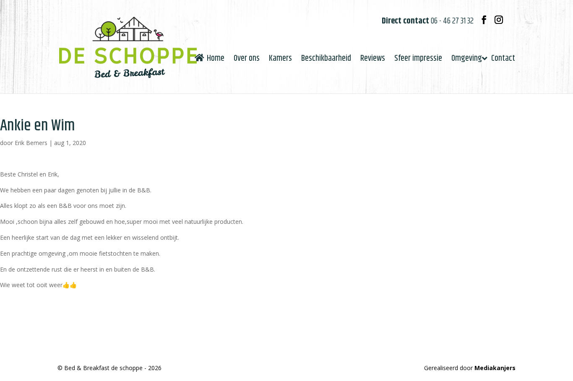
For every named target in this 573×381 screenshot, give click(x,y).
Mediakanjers (495, 368)
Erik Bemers (31, 143)
